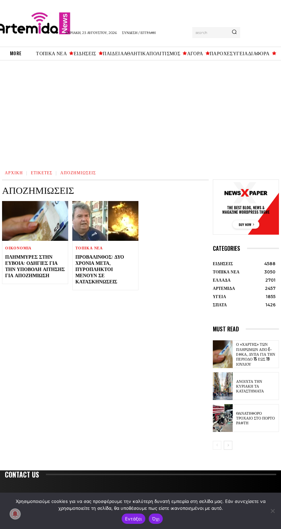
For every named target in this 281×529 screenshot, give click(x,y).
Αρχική (14, 172)
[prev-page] (217, 445)
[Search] (234, 32)
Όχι (156, 518)
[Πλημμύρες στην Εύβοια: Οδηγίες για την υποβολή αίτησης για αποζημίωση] (35, 221)
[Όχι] (272, 510)
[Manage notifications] (15, 513)
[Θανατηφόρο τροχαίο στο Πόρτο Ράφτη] (223, 418)
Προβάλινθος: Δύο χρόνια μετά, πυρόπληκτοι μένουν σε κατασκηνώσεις (99, 269)
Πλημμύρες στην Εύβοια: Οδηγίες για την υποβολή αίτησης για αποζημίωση (35, 266)
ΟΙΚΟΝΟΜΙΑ (18, 248)
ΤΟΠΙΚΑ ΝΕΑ (89, 248)
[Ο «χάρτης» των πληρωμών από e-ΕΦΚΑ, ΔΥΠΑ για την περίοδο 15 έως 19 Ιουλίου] (223, 354)
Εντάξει (133, 518)
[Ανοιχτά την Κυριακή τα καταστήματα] (223, 386)
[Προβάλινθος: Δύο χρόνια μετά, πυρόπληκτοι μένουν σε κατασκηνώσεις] (105, 221)
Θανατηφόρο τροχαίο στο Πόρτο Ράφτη (255, 418)
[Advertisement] (140, 112)
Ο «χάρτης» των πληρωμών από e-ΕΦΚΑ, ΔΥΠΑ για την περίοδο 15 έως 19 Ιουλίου (255, 353)
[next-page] (228, 445)
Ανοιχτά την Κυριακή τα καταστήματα (250, 386)
